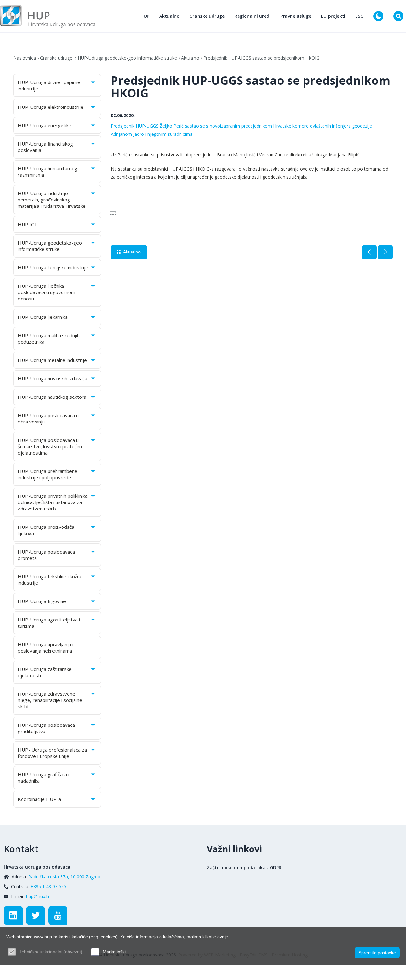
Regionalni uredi (252, 16)
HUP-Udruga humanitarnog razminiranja (47, 171)
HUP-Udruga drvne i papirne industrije (49, 85)
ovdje (222, 936)
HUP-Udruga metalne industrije (52, 360)
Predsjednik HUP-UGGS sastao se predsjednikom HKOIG (261, 58)
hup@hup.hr (38, 896)
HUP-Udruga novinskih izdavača (52, 378)
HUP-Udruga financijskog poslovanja (45, 147)
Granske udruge (207, 16)
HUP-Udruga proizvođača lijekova (46, 530)
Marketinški (114, 951)
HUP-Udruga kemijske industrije (53, 267)
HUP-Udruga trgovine (42, 601)
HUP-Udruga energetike (44, 125)
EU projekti (333, 16)
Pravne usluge (295, 16)
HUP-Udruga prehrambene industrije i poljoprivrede (47, 474)
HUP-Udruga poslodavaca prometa (46, 554)
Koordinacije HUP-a (39, 799)
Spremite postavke (377, 952)
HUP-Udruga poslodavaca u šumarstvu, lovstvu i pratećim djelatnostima (50, 446)
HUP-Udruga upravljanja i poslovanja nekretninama (45, 647)
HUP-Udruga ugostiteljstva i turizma (49, 622)
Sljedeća (385, 252)
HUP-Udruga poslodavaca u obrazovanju (48, 418)
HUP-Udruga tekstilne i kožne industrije (50, 579)
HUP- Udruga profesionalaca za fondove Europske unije (52, 752)
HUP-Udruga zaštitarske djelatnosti (45, 672)
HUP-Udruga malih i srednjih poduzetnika (49, 338)
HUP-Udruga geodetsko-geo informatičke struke (127, 58)
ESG (359, 16)
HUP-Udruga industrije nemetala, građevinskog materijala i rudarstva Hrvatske (52, 199)
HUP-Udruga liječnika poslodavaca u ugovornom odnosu (46, 292)
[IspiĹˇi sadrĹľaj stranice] (113, 213)
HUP (145, 16)
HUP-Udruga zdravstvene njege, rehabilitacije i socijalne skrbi (50, 700)
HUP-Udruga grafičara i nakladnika (43, 777)
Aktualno (169, 16)
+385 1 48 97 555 (48, 886)
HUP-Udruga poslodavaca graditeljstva (46, 728)
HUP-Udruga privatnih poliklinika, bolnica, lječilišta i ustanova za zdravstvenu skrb (53, 502)
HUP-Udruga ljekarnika (43, 317)
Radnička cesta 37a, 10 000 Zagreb (64, 877)
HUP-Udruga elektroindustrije (50, 107)
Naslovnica (24, 58)
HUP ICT (27, 224)
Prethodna (369, 252)
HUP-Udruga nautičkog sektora (52, 397)
